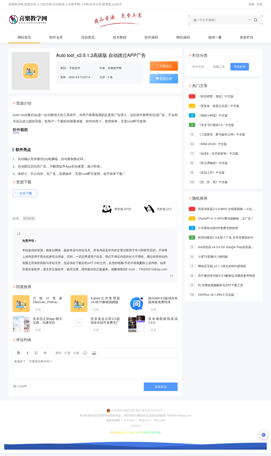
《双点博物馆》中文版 (209, 163)
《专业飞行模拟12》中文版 (212, 125)
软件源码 (151, 37)
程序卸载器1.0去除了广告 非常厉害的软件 (222, 237)
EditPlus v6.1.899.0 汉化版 (212, 295)
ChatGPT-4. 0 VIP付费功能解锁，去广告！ (222, 218)
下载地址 (165, 66)
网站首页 (24, 37)
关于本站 (128, 420)
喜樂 (251, 4)
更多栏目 (246, 37)
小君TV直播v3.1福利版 (209, 256)
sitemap (135, 425)
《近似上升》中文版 (208, 172)
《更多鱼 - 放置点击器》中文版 (215, 106)
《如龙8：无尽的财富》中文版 (214, 153)
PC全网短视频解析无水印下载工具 (217, 285)
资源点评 (165, 78)
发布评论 (161, 387)
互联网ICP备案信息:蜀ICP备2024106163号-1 (138, 410)
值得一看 (215, 37)
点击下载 (25, 193)
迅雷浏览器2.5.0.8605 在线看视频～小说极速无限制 (229, 209)
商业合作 (144, 420)
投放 (260, 4)
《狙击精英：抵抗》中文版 (212, 96)
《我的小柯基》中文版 (209, 115)
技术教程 (119, 37)
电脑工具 (219, 67)
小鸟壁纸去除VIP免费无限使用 (214, 228)
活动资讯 (88, 37)
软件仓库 (56, 37)
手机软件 (74, 68)
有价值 (122, 209)
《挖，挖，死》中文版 (209, 182)
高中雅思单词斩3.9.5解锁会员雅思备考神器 (223, 276)
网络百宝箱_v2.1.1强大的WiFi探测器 (218, 266)
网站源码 (183, 37)
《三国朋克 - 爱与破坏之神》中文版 (218, 134)
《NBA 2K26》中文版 (209, 144)
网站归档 (159, 420)
